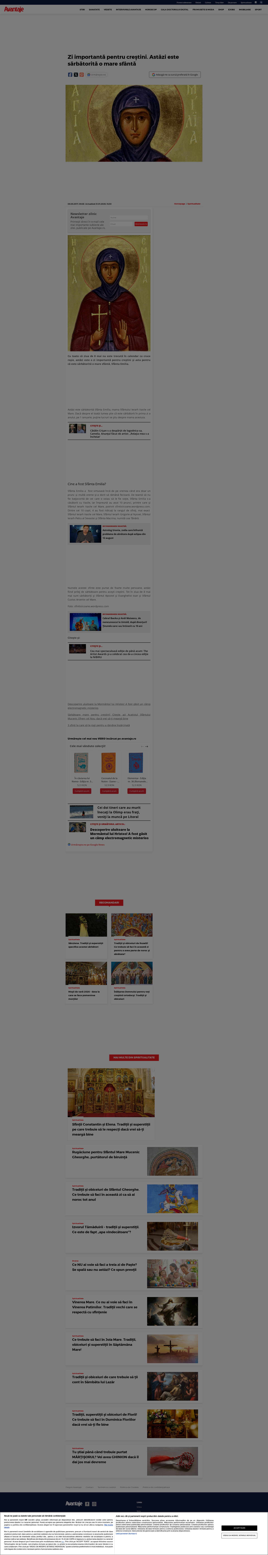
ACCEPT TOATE (239, 1528)
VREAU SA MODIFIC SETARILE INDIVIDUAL (239, 1535)
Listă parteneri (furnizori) (126, 1534)
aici (63, 1542)
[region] (134, 1533)
